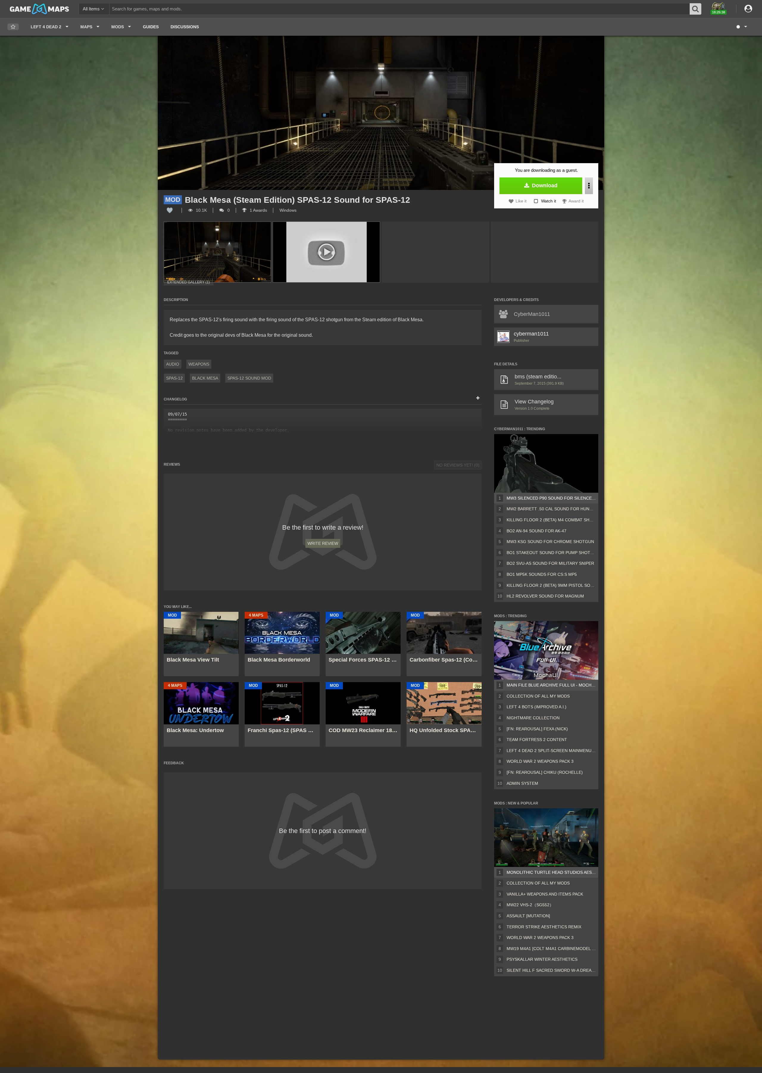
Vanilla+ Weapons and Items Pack (545, 894)
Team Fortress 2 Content (537, 739)
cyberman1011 (531, 334)
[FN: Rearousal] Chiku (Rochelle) (545, 772)
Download (544, 185)
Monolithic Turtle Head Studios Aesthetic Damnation (551, 872)
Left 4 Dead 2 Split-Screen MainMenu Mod (551, 750)
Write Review (322, 543)
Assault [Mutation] (528, 915)
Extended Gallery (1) (188, 282)
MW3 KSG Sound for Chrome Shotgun (550, 541)
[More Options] (589, 185)
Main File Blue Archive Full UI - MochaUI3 (551, 685)
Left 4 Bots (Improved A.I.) (536, 706)
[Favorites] (13, 27)
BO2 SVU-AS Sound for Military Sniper (550, 563)
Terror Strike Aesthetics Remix (544, 926)
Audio (172, 364)
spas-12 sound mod (249, 378)
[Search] (696, 9)
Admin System (522, 783)
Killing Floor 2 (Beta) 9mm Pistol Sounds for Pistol (551, 585)
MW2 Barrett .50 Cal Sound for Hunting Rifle (551, 508)
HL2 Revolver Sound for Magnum (545, 596)
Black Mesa (205, 378)
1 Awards (258, 210)
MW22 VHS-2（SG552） (530, 904)
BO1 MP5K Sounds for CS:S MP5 (542, 574)
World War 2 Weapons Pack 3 (540, 761)
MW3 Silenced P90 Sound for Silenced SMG (551, 498)
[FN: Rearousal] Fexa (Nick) (537, 728)
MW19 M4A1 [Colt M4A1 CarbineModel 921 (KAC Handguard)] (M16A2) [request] (551, 948)
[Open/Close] (478, 398)
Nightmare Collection (533, 717)
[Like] (170, 210)
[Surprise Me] (741, 26)
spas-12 (174, 378)
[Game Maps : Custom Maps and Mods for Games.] (39, 8)
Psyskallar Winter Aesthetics (542, 959)
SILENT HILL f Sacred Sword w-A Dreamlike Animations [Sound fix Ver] (551, 970)
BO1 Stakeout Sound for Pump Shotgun (551, 552)
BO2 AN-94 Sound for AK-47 (536, 530)
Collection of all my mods (538, 696)
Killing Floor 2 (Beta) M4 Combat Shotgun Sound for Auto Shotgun (551, 519)
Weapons (198, 364)
